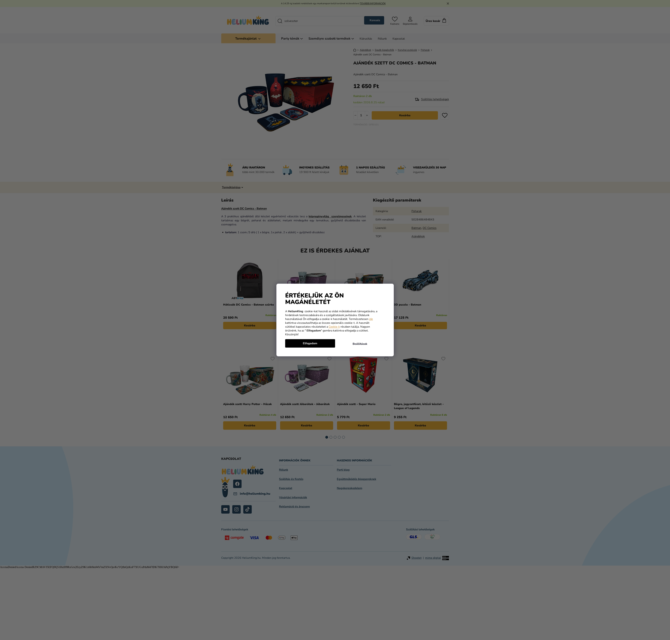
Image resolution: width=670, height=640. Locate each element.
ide (371, 319)
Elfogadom (310, 343)
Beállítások (360, 344)
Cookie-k (334, 327)
